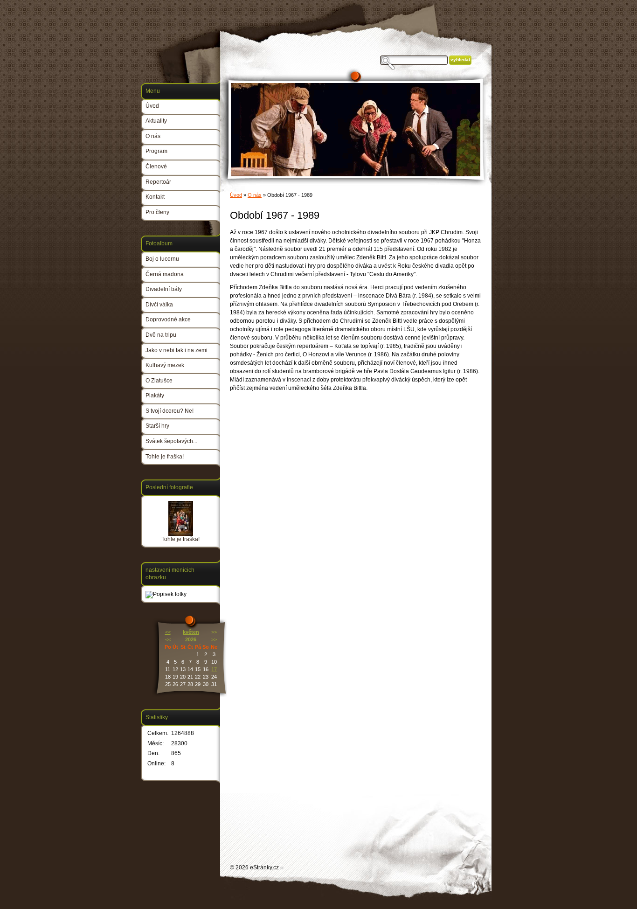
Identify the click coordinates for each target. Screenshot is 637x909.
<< (168, 632)
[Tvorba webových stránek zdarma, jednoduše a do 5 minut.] (282, 868)
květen (191, 632)
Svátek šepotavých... (171, 441)
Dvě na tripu (160, 335)
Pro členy (157, 212)
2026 (190, 639)
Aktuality (156, 121)
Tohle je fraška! (164, 456)
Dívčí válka (159, 304)
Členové (156, 166)
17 (214, 669)
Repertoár (158, 182)
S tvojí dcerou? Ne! (169, 411)
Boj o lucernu (162, 259)
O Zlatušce (159, 380)
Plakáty (154, 395)
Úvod (236, 195)
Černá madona (164, 274)
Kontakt (155, 197)
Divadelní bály (163, 289)
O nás (255, 195)
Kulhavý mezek (164, 365)
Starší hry (157, 426)
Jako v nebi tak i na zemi (176, 350)
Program (156, 151)
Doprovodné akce (168, 319)
